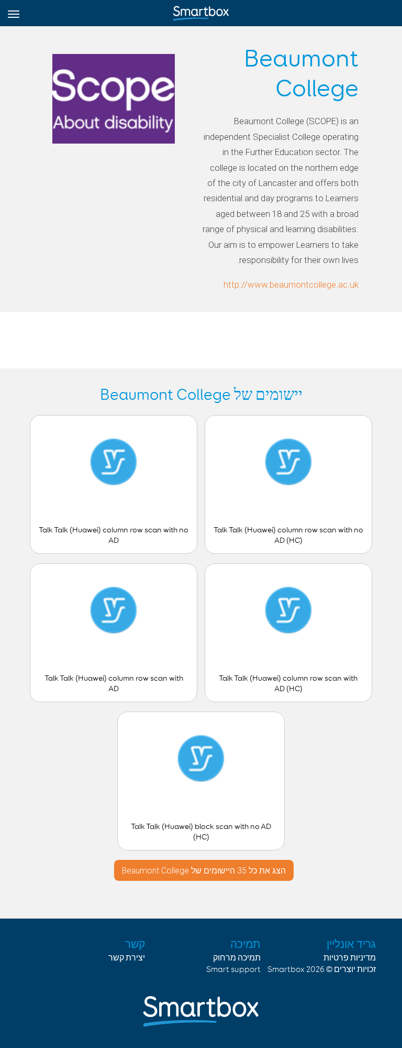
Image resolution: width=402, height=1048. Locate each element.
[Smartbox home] (201, 11)
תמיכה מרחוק (237, 958)
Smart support (233, 970)
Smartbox (286, 970)
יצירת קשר (126, 958)
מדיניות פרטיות (349, 958)
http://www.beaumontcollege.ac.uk (291, 284)
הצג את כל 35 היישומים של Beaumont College (204, 871)
